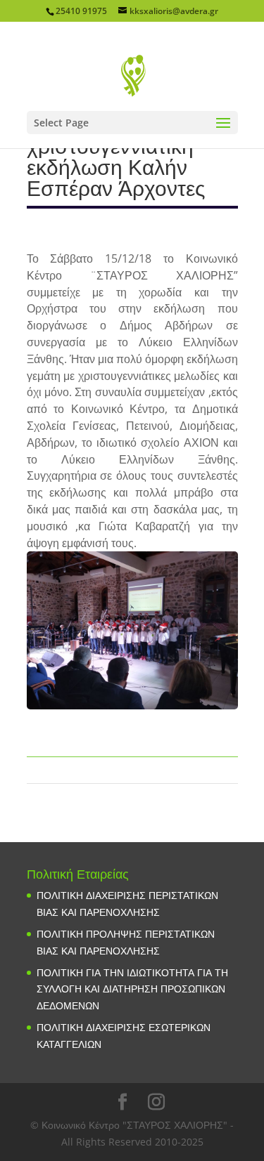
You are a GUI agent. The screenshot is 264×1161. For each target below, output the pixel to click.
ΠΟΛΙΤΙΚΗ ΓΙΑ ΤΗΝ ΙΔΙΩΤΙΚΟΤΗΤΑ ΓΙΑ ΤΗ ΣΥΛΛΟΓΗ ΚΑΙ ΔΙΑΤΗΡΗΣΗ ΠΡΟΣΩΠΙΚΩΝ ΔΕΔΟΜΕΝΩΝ (132, 989)
